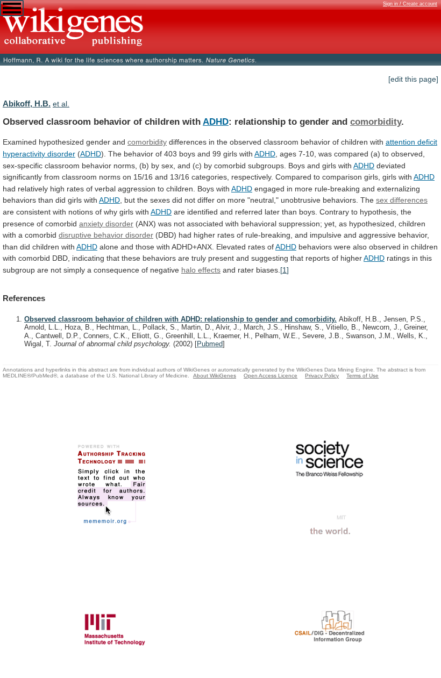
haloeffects (200, 270)
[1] (284, 270)
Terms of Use (362, 376)
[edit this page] (413, 79)
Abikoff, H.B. (27, 103)
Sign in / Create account (410, 3)
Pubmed (210, 344)
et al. (61, 103)
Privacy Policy (322, 376)
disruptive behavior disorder (106, 235)
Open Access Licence (270, 376)
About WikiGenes (214, 376)
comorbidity (375, 121)
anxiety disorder (106, 223)
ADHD (216, 121)
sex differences (402, 200)
